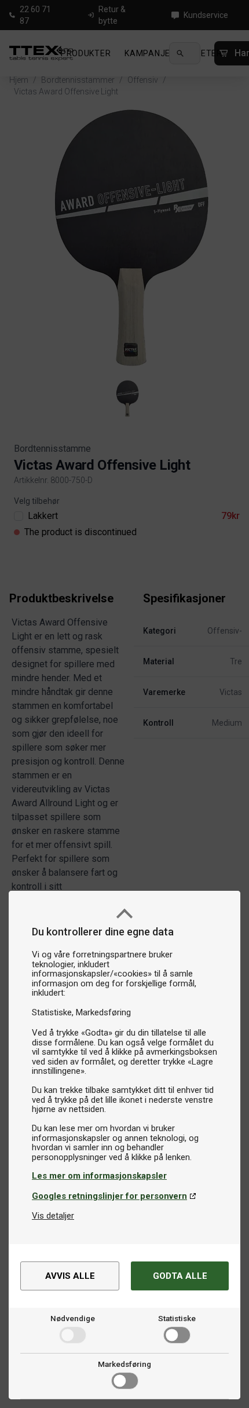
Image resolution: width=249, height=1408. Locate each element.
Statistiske (177, 1318)
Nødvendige (72, 1318)
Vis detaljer (53, 1215)
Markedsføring (124, 1364)
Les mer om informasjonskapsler (99, 1176)
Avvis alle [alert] (70, 1276)
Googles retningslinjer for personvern (109, 1196)
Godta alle (180, 1276)
